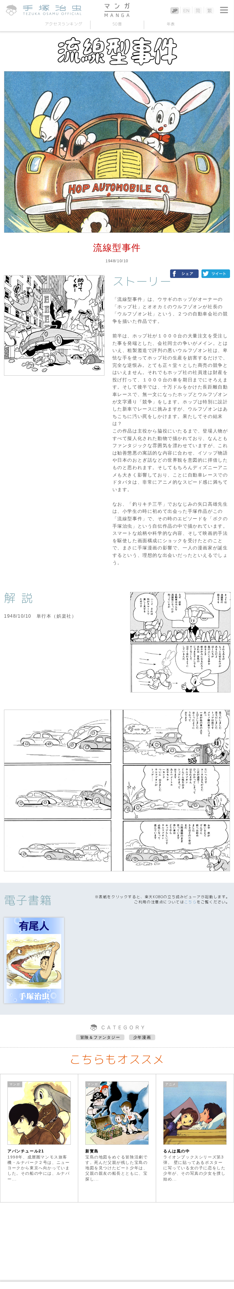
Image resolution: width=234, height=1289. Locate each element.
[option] (39, 1138)
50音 (117, 24)
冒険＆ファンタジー (100, 1037)
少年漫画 (142, 1037)
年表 (170, 24)
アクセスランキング (63, 24)
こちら (190, 901)
